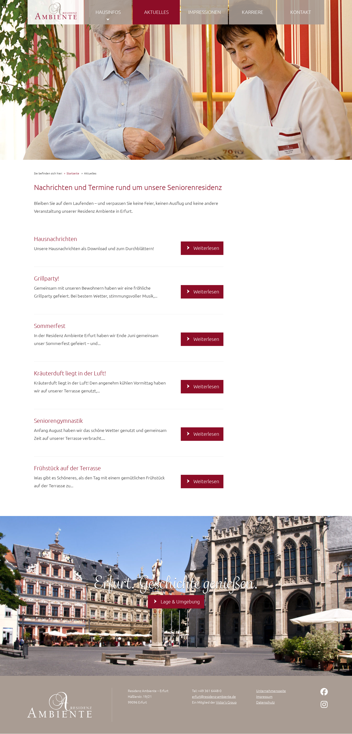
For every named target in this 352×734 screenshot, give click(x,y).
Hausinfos (108, 12)
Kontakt (300, 12)
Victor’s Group (226, 702)
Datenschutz (265, 702)
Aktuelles (156, 12)
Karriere (252, 12)
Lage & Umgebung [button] (180, 601)
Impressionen (204, 12)
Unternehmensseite (271, 690)
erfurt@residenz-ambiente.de (214, 696)
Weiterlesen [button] (206, 248)
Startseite (73, 173)
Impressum (264, 696)
